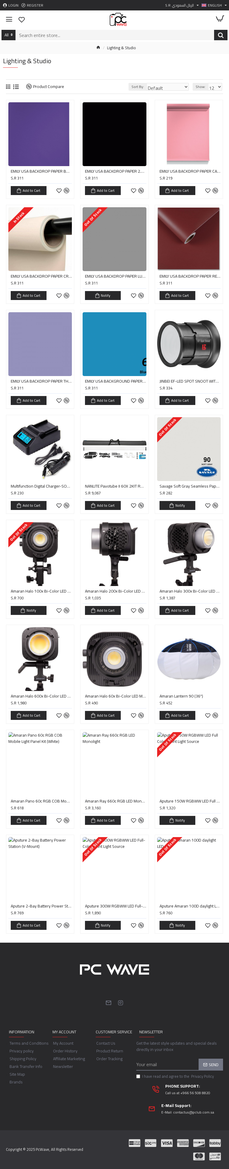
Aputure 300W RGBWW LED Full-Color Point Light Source (115, 906)
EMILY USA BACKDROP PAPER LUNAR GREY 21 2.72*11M (115, 276)
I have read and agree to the (178, 1077)
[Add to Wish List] (59, 610)
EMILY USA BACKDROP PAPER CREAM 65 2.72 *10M (41, 276)
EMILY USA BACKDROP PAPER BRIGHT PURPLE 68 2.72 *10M (41, 171)
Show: (200, 86)
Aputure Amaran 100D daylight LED (190, 906)
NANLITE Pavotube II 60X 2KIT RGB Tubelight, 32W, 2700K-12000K (115, 486)
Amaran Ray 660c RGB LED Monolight (115, 801)
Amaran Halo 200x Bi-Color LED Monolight (115, 591)
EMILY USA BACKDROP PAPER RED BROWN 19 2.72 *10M (190, 276)
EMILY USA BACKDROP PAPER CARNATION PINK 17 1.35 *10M (190, 171)
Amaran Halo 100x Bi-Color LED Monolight (41, 591)
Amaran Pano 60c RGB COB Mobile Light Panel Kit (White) (41, 801)
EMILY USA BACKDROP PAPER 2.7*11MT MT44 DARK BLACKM (115, 171)
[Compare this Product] (66, 610)
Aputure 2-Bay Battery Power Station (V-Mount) (41, 906)
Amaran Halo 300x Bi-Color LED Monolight (190, 591)
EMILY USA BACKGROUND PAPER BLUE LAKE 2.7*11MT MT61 (115, 381)
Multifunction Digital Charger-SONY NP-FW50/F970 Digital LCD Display (41, 486)
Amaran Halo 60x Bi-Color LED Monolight (115, 696)
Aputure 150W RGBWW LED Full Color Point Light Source (190, 801)
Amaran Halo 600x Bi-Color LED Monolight (41, 696)
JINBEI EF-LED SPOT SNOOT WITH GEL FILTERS (190, 381)
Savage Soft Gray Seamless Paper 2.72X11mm (190, 486)
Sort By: (137, 86)
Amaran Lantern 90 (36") (181, 696)
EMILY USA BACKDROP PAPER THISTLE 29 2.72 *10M (41, 381)
